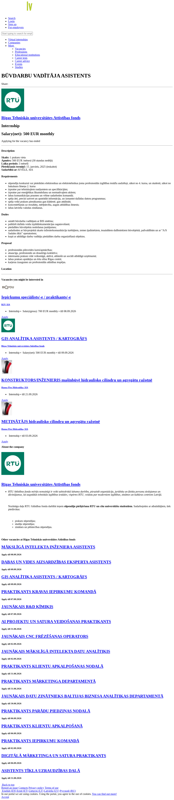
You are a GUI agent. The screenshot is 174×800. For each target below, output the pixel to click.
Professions (21, 51)
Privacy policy (36, 787)
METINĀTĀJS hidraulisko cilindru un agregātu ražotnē (50, 421)
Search (11, 18)
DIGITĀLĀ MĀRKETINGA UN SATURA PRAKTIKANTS (53, 755)
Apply (4, 317)
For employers (16, 27)
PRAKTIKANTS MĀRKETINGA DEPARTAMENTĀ (48, 681)
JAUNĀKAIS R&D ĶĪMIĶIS (27, 606)
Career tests (21, 57)
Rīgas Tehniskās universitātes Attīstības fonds (40, 118)
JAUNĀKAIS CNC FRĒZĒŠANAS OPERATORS (44, 636)
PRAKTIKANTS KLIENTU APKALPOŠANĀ (42, 726)
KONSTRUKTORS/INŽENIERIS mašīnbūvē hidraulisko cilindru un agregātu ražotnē (76, 380)
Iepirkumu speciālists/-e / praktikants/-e (36, 297)
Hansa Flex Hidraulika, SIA (14, 387)
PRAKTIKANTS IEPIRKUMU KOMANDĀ (40, 741)
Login (11, 21)
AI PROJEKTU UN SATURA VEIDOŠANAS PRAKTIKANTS (56, 621)
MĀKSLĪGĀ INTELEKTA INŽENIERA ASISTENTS (48, 547)
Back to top (7, 784)
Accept (5, 797)
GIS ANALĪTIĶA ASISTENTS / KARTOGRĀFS (44, 338)
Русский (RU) (68, 790)
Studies (19, 67)
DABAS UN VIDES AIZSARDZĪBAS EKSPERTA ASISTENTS (56, 562)
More (11, 45)
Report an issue (9, 787)
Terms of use (51, 787)
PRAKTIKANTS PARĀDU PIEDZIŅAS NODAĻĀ (45, 711)
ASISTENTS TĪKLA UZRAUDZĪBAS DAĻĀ (40, 770)
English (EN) (9, 790)
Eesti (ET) (22, 790)
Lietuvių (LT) (36, 790)
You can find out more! (104, 793)
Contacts (23, 787)
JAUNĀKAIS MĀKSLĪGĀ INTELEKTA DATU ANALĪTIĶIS (55, 651)
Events (18, 64)
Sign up (12, 24)
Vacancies (20, 48)
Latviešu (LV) (51, 790)
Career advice (22, 61)
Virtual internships (18, 39)
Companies (14, 42)
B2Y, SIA (5, 304)
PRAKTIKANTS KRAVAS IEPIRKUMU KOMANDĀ (48, 591)
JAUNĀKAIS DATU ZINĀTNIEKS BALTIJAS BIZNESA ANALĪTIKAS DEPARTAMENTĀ (82, 696)
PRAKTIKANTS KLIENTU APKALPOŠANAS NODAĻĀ (52, 666)
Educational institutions (27, 54)
